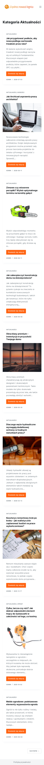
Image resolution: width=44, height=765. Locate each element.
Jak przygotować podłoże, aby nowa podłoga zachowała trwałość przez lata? (21, 41)
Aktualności (11, 34)
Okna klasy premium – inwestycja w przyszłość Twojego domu (18, 336)
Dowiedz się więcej (17, 74)
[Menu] (40, 7)
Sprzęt (20, 604)
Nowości (20, 92)
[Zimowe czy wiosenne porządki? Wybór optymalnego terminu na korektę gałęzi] (22, 211)
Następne (33, 751)
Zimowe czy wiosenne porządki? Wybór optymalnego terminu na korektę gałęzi (22, 190)
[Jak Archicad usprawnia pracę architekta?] (22, 117)
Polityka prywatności (22, 762)
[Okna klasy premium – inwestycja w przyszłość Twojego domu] (22, 357)
